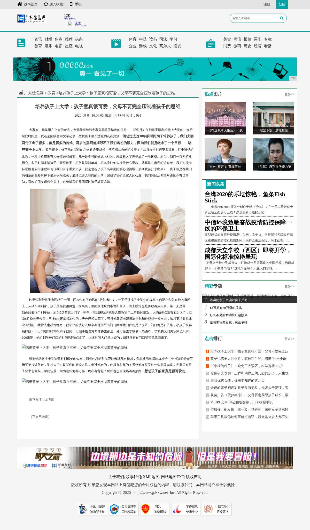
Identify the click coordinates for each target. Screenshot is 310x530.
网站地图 (169, 477)
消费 (227, 46)
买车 (258, 39)
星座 (69, 46)
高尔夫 (165, 46)
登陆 (282, 4)
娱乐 (48, 46)
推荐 (69, 39)
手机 (78, 4)
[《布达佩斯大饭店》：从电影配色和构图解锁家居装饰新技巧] (225, 118)
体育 (133, 39)
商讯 (237, 39)
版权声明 (194, 477)
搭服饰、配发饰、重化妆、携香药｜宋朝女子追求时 (247, 409)
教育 (38, 46)
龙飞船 (49, 399)
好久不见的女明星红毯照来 (226, 315)
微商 (237, 46)
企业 (133, 46)
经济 (258, 46)
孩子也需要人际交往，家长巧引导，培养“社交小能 (247, 359)
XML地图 (151, 477)
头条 (79, 39)
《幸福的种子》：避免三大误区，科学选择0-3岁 (245, 366)
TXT (180, 477)
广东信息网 (34, 93)
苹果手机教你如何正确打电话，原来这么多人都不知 (247, 417)
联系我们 (133, 477)
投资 (177, 46)
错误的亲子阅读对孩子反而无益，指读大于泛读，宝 (247, 388)
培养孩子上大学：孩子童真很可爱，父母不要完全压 (247, 351)
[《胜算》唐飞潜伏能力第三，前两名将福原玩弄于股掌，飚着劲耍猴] (273, 154)
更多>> (289, 94)
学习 (173, 39)
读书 (153, 39)
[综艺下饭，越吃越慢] (273, 118)
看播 (268, 46)
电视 (79, 46)
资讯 (38, 39)
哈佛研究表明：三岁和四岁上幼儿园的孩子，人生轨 (247, 373)
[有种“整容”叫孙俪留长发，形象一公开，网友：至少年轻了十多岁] (225, 154)
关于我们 (116, 477)
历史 (247, 46)
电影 (58, 46)
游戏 (143, 46)
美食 (227, 39)
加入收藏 (56, 4)
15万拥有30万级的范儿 (223, 308)
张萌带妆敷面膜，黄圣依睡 (226, 322)
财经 (48, 39)
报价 (247, 39)
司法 (163, 39)
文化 (153, 46)
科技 (143, 39)
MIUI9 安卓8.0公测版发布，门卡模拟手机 (240, 402)
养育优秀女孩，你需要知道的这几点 (236, 380)
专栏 (268, 39)
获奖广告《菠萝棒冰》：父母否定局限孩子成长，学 (247, 395)
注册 (267, 4)
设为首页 (31, 4)
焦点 (58, 39)
